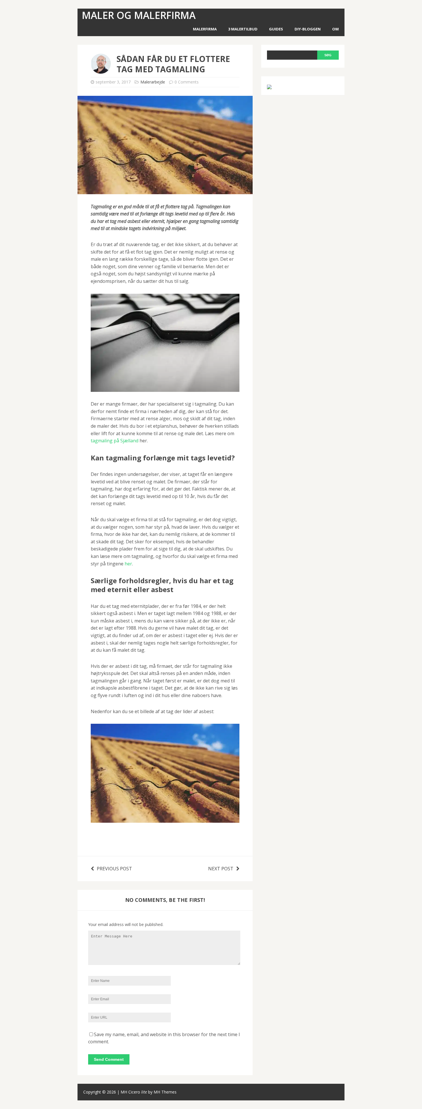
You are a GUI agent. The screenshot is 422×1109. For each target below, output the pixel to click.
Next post (220, 868)
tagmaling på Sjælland (114, 440)
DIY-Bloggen (308, 29)
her (128, 564)
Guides (276, 29)
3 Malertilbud (243, 29)
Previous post (114, 868)
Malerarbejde (152, 82)
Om (335, 29)
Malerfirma (205, 29)
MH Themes (165, 1092)
